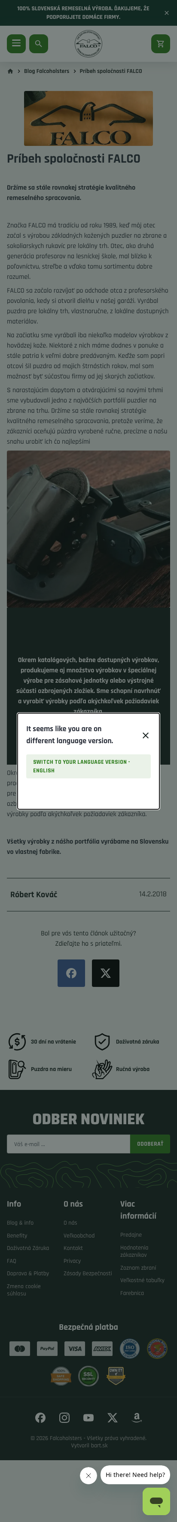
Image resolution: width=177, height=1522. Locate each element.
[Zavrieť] (145, 735)
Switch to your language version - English (81, 766)
